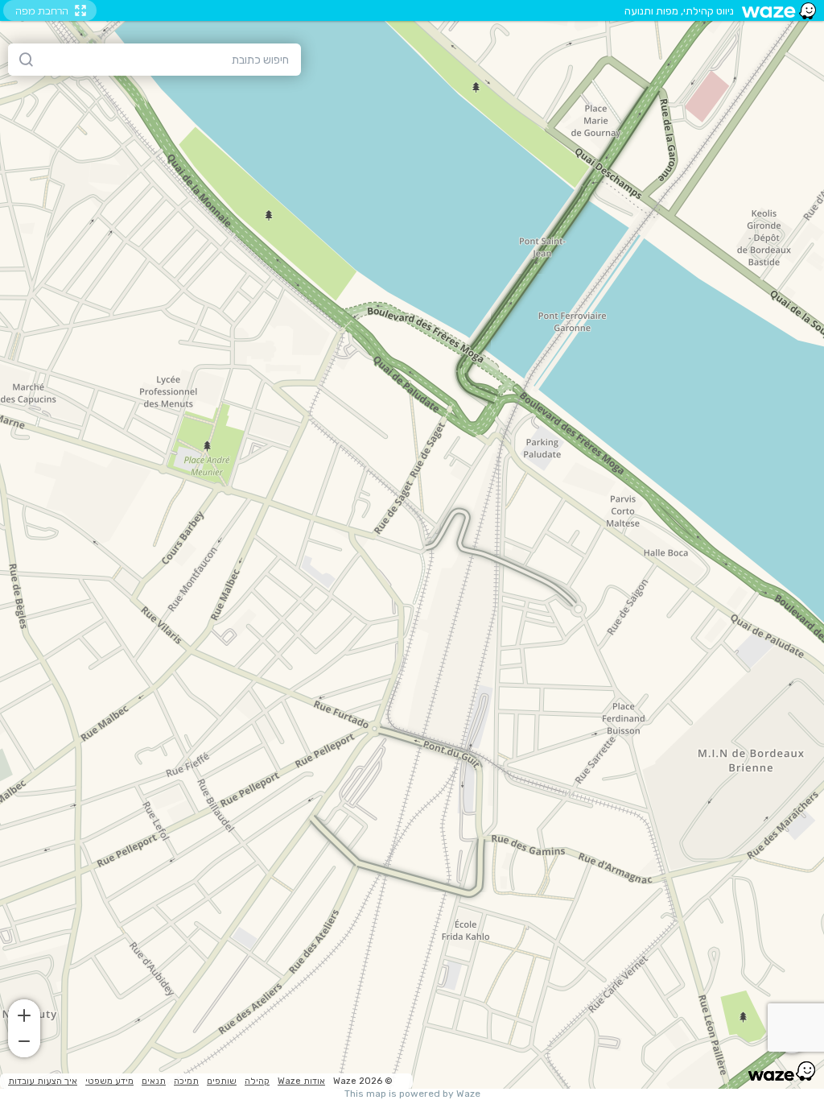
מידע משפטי (109, 1081)
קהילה (257, 1081)
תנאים (154, 1081)
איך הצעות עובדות (42, 1081)
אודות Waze (301, 1081)
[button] (24, 1013)
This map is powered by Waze (412, 1094)
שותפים (222, 1081)
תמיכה (186, 1081)
